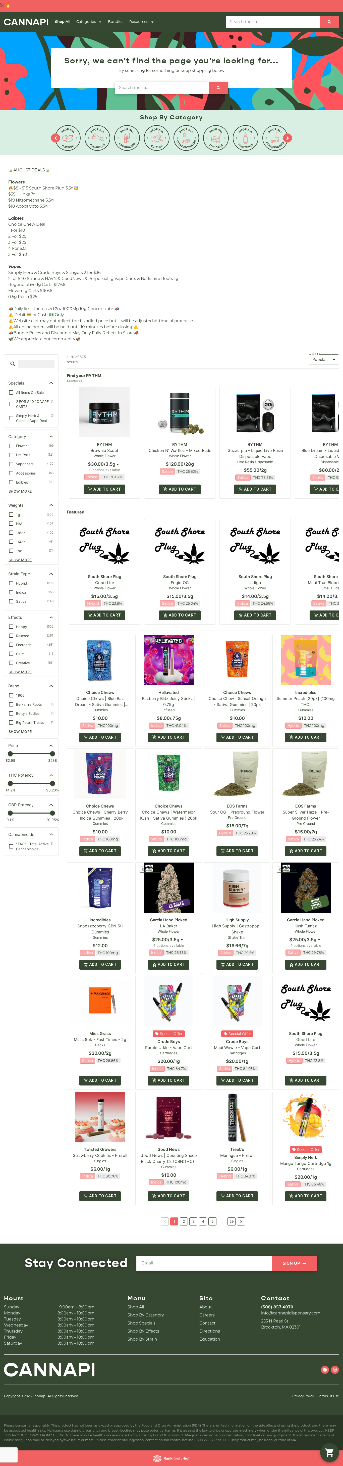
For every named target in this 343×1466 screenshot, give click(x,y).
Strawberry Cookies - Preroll (100, 1155)
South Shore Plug (104, 576)
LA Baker (168, 925)
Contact (207, 1323)
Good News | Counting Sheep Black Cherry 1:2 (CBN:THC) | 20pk (168, 1161)
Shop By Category (146, 1315)
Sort (316, 354)
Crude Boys (168, 1041)
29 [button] (232, 1221)
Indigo (255, 582)
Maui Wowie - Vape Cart (237, 1047)
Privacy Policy (303, 1396)
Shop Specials (141, 1323)
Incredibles (305, 692)
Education (209, 1339)
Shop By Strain (142, 1339)
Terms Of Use (328, 1396)
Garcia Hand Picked (168, 919)
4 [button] (203, 1221)
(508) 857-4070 (277, 1307)
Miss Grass (100, 1033)
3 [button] (193, 1221)
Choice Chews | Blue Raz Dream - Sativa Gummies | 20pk (100, 704)
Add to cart (107, 489)
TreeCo (237, 1149)
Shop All (62, 21)
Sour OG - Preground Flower (237, 812)
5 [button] (212, 1221)
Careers (207, 1315)
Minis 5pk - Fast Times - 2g (100, 1039)
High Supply (237, 919)
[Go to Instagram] (335, 1370)
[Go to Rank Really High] (171, 1458)
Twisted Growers (100, 1149)
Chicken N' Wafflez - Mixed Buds (180, 450)
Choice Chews (100, 692)
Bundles (115, 21)
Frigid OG (180, 582)
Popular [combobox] (319, 359)
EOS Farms (237, 806)
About (205, 1307)
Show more (20, 491)
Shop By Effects (143, 1331)
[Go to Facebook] (325, 1370)
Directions (209, 1331)
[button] (13, 364)
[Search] (329, 22)
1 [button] (174, 1221)
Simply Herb (305, 1157)
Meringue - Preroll (237, 1155)
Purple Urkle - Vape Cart (168, 1047)
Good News (168, 1149)
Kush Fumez (306, 925)
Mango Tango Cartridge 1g (305, 1163)
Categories (86, 21)
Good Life (104, 582)
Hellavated (168, 692)
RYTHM (104, 444)
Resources (138, 21)
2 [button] (184, 1221)
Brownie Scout (104, 450)
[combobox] (104, 464)
